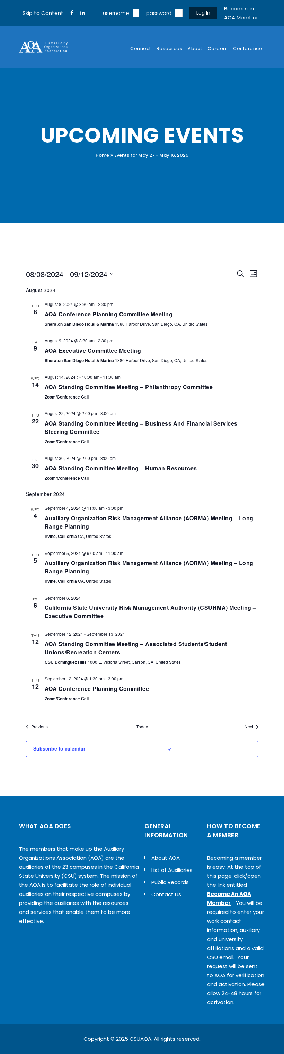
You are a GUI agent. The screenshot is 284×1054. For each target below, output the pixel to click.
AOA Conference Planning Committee (97, 689)
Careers (218, 48)
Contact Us (166, 894)
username (116, 13)
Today (142, 726)
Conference (247, 48)
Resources (170, 48)
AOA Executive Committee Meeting (93, 350)
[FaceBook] (72, 13)
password (158, 13)
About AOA (165, 858)
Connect (140, 48)
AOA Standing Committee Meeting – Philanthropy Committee (129, 387)
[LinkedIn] (82, 13)
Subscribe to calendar (59, 748)
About (195, 48)
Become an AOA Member (241, 13)
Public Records (170, 882)
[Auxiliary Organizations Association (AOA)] (43, 47)
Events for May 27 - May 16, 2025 (151, 155)
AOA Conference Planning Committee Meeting (109, 314)
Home (102, 155)
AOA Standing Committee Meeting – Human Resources (121, 468)
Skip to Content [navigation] (43, 13)
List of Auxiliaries (172, 870)
